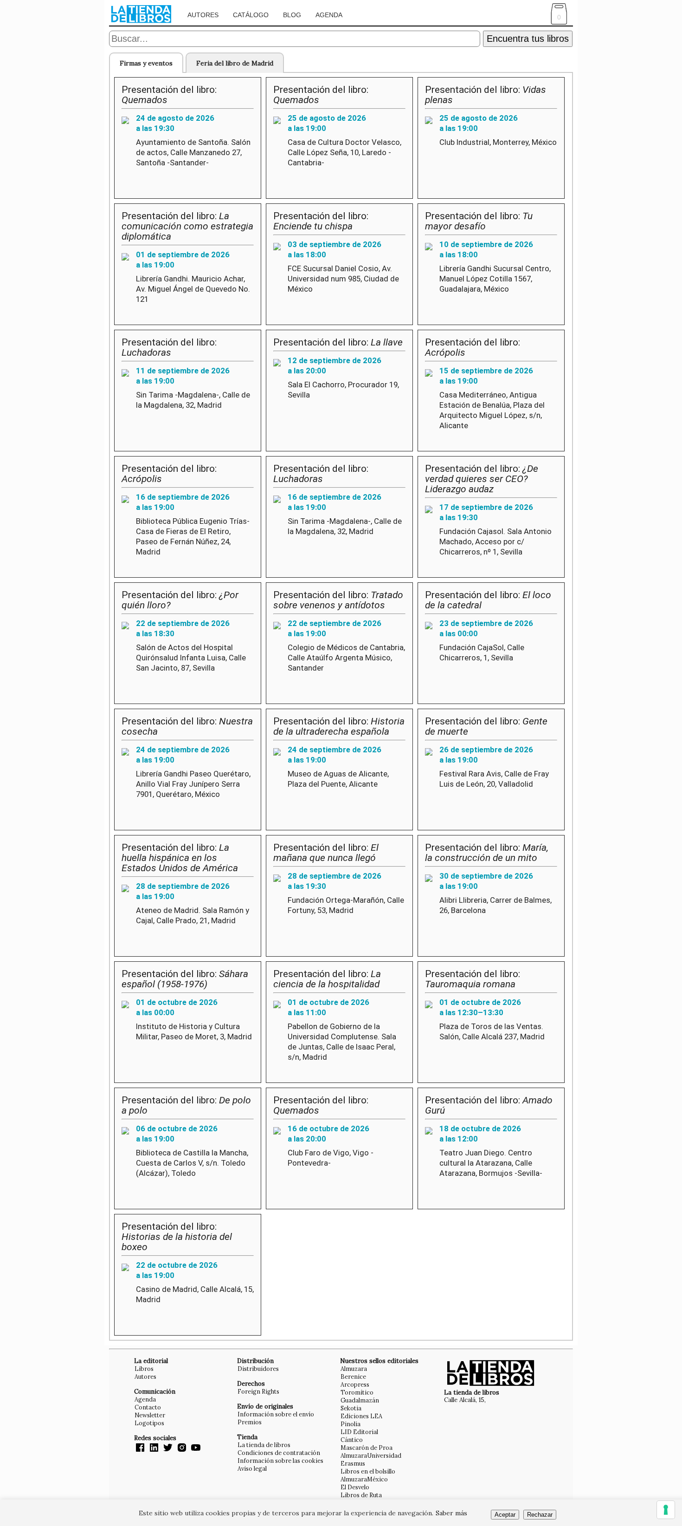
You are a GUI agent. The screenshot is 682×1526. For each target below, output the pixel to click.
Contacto (148, 1407)
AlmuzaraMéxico (364, 1479)
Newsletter (150, 1415)
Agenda (328, 15)
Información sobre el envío (276, 1414)
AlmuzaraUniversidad (371, 1455)
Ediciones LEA (361, 1416)
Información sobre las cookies (280, 1460)
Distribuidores (258, 1368)
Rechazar (540, 1514)
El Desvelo (355, 1487)
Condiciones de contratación (279, 1452)
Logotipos (149, 1423)
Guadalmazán (360, 1400)
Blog (292, 15)
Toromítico (357, 1392)
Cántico (352, 1439)
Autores (203, 15)
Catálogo (251, 15)
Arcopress (355, 1384)
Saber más (451, 1513)
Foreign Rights (258, 1391)
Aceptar (505, 1514)
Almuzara (354, 1368)
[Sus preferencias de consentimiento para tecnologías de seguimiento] (666, 1510)
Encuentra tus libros (528, 38)
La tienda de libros (264, 1444)
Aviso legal (252, 1468)
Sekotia (351, 1408)
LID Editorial (359, 1431)
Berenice (353, 1376)
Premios (250, 1422)
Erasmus (353, 1463)
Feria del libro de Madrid (234, 63)
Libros (144, 1368)
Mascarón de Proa (366, 1447)
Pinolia (350, 1424)
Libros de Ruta (361, 1495)
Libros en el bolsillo (368, 1471)
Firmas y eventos (146, 63)
